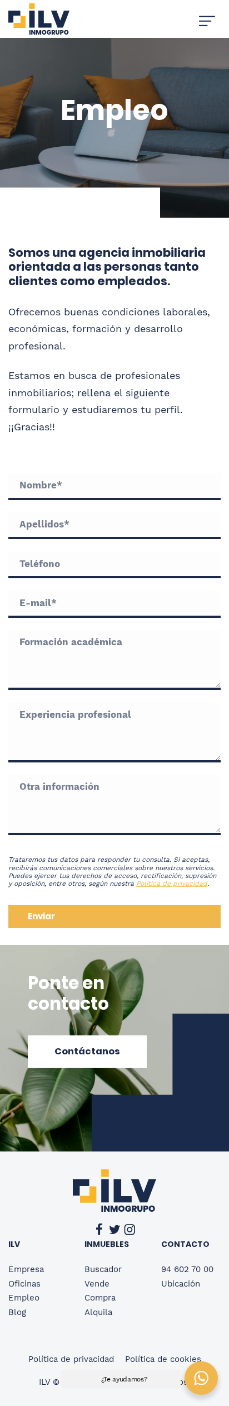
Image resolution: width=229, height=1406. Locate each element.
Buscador (103, 1269)
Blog (17, 1312)
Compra (100, 1298)
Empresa (26, 1269)
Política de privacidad (171, 883)
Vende (96, 1284)
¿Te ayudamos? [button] (124, 1379)
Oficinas (24, 1284)
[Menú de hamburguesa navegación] (207, 19)
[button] (87, 1051)
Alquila (98, 1312)
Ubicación (180, 1284)
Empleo (23, 1298)
